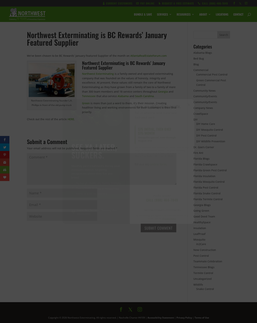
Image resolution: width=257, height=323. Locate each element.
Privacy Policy (169, 218)
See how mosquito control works (162, 210)
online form (158, 164)
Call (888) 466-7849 (162, 200)
